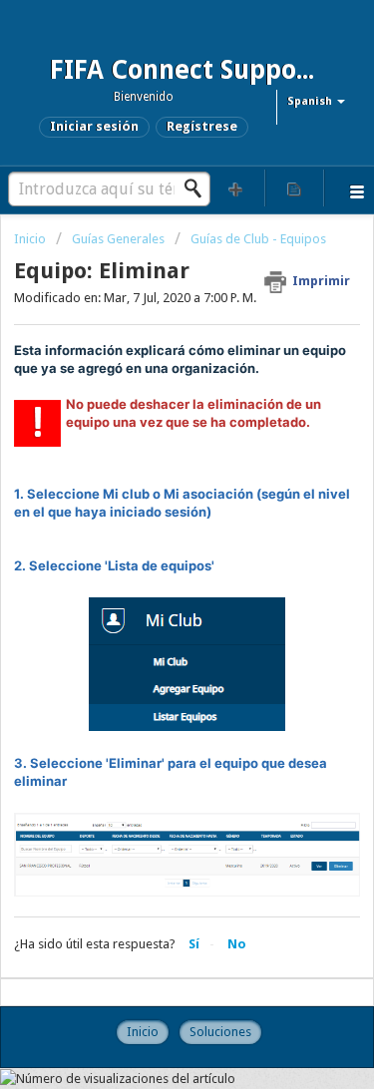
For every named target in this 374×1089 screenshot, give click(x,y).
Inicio (31, 238)
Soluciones (220, 1031)
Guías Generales (118, 238)
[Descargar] (151, 531)
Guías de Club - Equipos (258, 238)
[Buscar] (198, 188)
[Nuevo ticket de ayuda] (236, 188)
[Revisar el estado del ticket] (294, 188)
